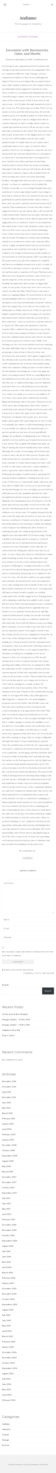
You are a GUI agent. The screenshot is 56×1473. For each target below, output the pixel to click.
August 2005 (7, 1310)
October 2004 (8, 1363)
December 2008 (9, 1145)
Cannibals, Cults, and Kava (38, 973)
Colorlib (26, 1464)
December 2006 (9, 1225)
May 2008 (6, 1166)
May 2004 (6, 1389)
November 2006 (9, 1230)
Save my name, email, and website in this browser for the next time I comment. (28, 953)
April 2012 (6, 1092)
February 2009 (8, 1134)
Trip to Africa (8, 1035)
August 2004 (7, 1373)
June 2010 (6, 1102)
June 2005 (6, 1320)
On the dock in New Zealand (14, 1014)
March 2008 (7, 1171)
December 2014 (9, 1086)
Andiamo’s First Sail (11, 1030)
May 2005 (6, 1326)
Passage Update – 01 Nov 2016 (16, 1025)
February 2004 (8, 1400)
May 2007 (6, 1209)
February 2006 (8, 1278)
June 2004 (6, 1384)
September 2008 (9, 1156)
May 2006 (6, 1262)
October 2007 (8, 1187)
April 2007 (6, 1214)
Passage (5, 1440)
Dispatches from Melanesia (18, 970)
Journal (34, 37)
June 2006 (6, 1256)
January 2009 (8, 1140)
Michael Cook (42, 59)
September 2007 (9, 1193)
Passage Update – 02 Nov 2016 (16, 1019)
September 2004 (9, 1368)
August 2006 (7, 1246)
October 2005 (8, 1299)
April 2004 (7, 1395)
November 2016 (9, 1081)
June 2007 (6, 1203)
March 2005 (7, 1336)
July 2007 (6, 1198)
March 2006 (7, 1272)
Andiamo (28, 18)
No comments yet (27, 850)
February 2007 (8, 1219)
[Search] (52, 5)
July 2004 (6, 1379)
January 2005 (8, 1347)
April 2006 (7, 1267)
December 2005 (9, 1288)
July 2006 (6, 1251)
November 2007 (9, 1182)
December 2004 (9, 1352)
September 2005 (9, 1304)
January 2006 (8, 1283)
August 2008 (7, 1161)
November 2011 (9, 1097)
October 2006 (8, 1235)
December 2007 (9, 1177)
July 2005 (6, 1315)
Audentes (22, 37)
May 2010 (6, 1108)
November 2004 (9, 1357)
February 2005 (8, 1341)
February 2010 (8, 1118)
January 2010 (8, 1124)
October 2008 (8, 1150)
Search (5, 985)
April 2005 (7, 1331)
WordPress (44, 1464)
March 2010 (7, 1113)
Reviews (5, 1445)
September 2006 (9, 1241)
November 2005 (9, 1294)
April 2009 (7, 1129)
